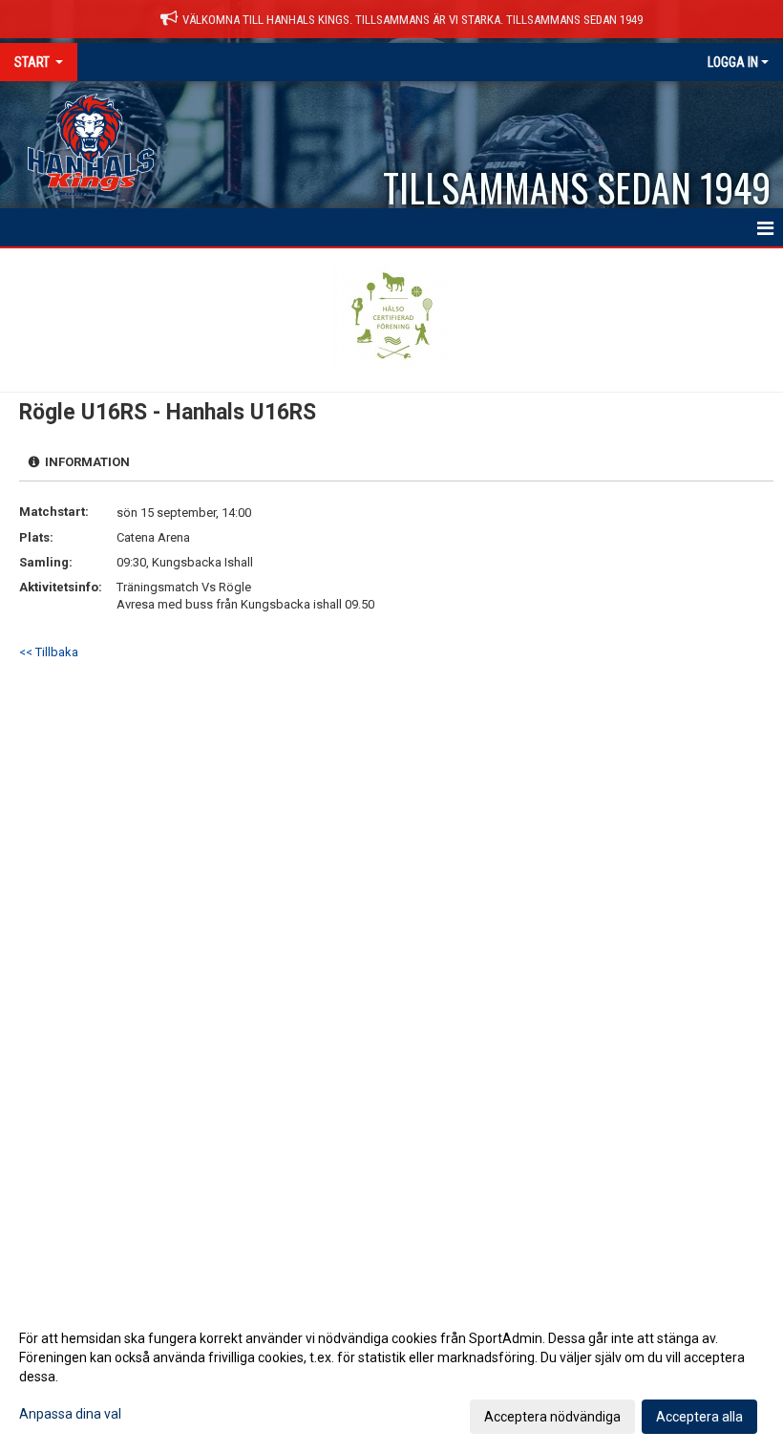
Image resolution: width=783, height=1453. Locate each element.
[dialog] (391, 1376)
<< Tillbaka (48, 652)
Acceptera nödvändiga (552, 1416)
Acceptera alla (699, 1416)
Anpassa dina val (70, 1413)
